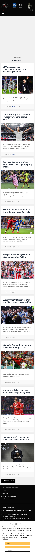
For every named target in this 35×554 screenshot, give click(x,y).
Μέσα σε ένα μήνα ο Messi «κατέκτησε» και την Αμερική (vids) (17, 164)
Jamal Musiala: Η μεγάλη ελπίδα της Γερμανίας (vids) (16, 391)
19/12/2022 (8, 337)
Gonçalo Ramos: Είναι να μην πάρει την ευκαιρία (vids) (17, 346)
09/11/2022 (8, 429)
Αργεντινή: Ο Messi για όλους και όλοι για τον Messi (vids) (17, 301)
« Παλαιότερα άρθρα (8, 480)
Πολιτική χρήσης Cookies (10, 496)
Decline (8, 547)
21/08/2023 (8, 201)
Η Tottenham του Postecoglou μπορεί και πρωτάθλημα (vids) (14, 69)
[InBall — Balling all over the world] (17, 5)
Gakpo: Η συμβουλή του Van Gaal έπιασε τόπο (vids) (16, 255)
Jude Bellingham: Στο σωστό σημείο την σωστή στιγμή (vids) (17, 117)
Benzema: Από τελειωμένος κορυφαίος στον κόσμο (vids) (17, 438)
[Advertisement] (17, 36)
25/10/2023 (8, 106)
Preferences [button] (5, 539)
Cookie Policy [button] (27, 535)
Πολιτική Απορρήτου (8, 499)
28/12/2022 (8, 292)
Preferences (10, 550)
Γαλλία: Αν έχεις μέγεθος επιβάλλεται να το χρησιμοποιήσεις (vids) (15, 515)
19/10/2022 (8, 474)
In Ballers (5, 491)
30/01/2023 (8, 246)
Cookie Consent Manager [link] (8, 524)
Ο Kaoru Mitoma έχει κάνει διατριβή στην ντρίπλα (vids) (16, 210)
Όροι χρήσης (6, 493)
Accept (8, 543)
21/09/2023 (8, 154)
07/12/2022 (8, 382)
